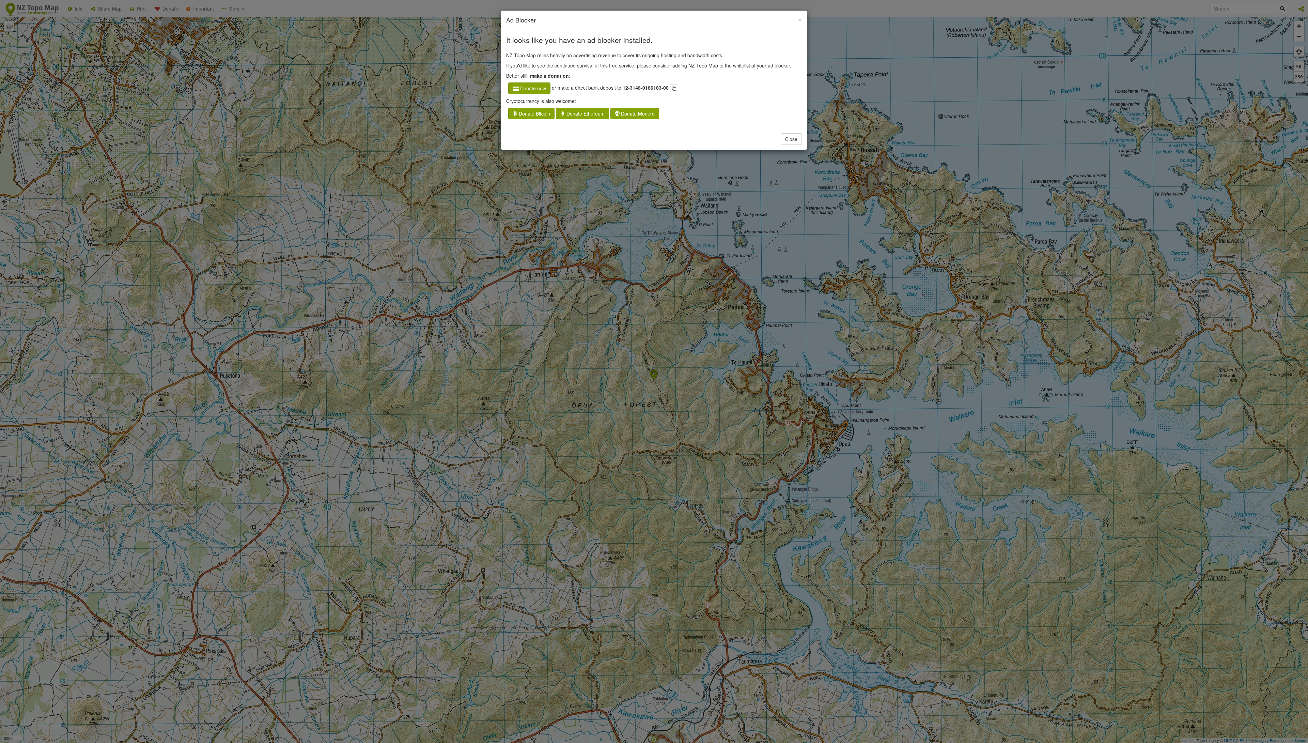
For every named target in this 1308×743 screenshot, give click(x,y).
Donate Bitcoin (533, 113)
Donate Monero (637, 113)
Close (791, 139)
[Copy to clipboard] (674, 88)
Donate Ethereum (585, 113)
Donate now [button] (532, 88)
